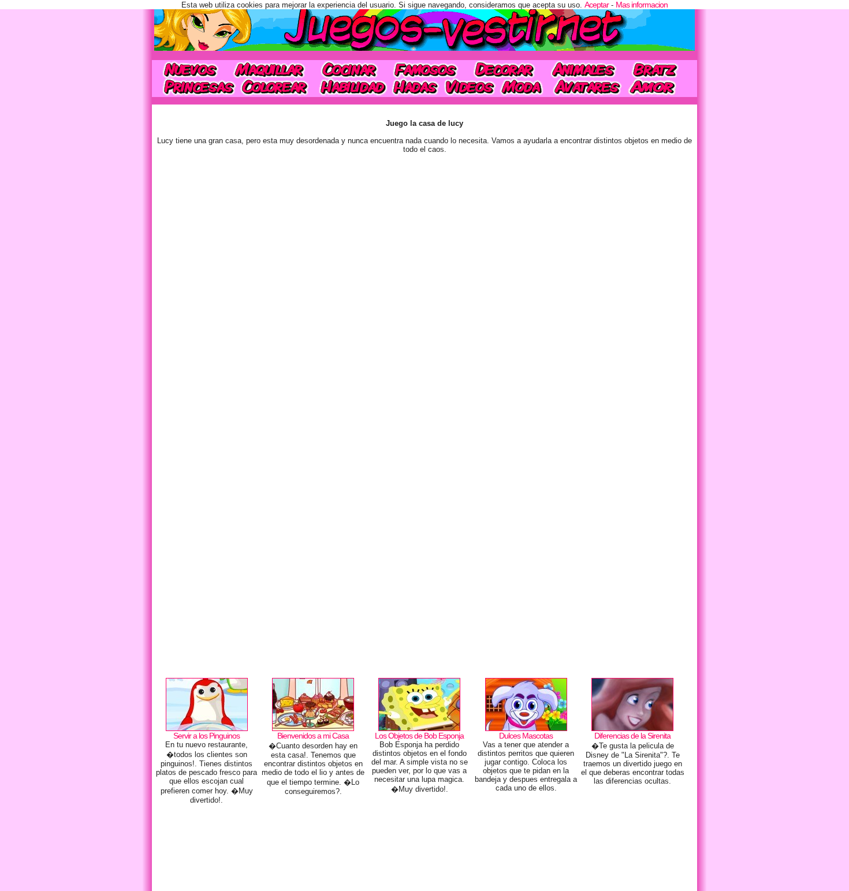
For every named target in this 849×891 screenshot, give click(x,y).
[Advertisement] (424, 240)
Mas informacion (642, 4)
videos (469, 87)
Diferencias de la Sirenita (632, 735)
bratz (657, 69)
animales (583, 69)
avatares (587, 87)
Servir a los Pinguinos (206, 735)
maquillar (270, 69)
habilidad (351, 87)
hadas (415, 87)
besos (659, 87)
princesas (195, 87)
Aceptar (596, 4)
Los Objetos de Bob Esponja (419, 735)
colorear (276, 87)
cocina (349, 69)
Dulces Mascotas (526, 735)
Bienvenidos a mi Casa (313, 735)
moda (522, 87)
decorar (504, 69)
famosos (425, 69)
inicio (189, 69)
